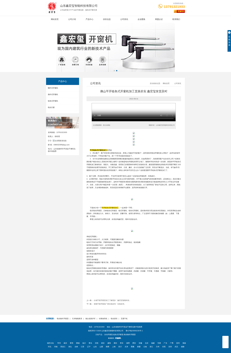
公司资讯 (124, 19)
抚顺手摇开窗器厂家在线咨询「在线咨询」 (110, 304)
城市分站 (50, 343)
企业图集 (141, 19)
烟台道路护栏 (90, 319)
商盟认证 (159, 19)
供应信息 (107, 19)
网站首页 (55, 19)
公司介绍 (72, 19)
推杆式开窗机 (53, 94)
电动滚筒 (114, 319)
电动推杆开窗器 (63, 319)
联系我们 (176, 19)
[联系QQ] (60, 140)
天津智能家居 (77, 319)
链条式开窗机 (53, 101)
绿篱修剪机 (103, 319)
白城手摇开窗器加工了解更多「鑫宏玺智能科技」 (112, 300)
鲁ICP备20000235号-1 (134, 331)
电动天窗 (51, 107)
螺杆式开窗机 (53, 88)
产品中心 (89, 19)
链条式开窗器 (112, 211)
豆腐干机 (124, 319)
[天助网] (115, 338)
